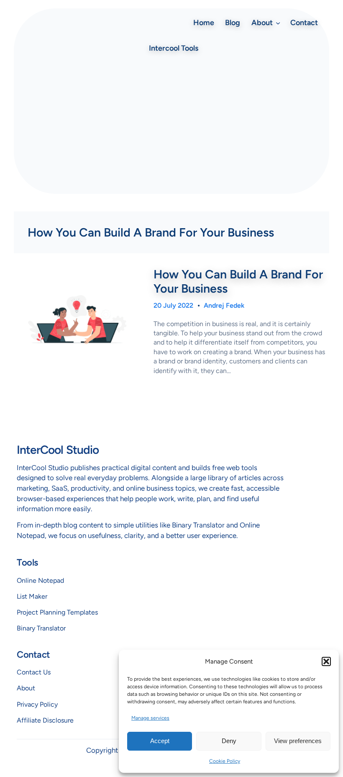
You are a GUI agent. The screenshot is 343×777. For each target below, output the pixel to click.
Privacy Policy (37, 704)
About (26, 688)
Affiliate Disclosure (45, 720)
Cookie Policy (224, 761)
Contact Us (34, 672)
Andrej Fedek (224, 305)
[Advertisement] (171, 124)
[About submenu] (278, 22)
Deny (229, 740)
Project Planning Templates (57, 612)
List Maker (32, 596)
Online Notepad (40, 580)
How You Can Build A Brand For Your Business (238, 281)
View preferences (298, 740)
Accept (159, 740)
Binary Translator (41, 628)
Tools (27, 562)
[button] (326, 661)
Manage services (150, 718)
